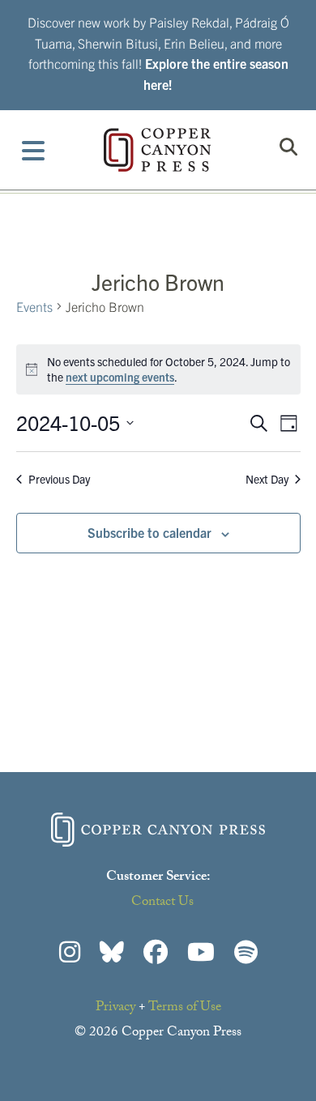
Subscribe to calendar (149, 532)
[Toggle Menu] (33, 150)
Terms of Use (184, 1008)
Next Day (267, 479)
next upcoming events (120, 376)
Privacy (115, 1008)
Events (34, 306)
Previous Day (59, 479)
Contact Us (162, 903)
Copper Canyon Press (157, 150)
